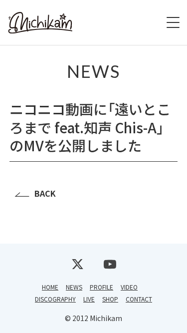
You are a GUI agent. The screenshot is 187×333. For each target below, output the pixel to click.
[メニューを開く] (173, 22)
